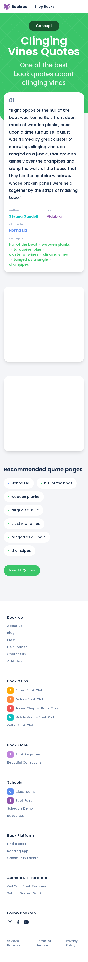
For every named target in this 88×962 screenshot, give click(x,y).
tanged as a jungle (31, 259)
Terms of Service (43, 943)
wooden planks (56, 244)
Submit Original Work (24, 893)
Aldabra (54, 216)
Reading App (17, 851)
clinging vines (55, 254)
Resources (16, 815)
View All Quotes (22, 570)
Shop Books (44, 6)
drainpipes (19, 264)
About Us (14, 626)
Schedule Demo (20, 808)
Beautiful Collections (24, 762)
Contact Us (16, 654)
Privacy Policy (72, 943)
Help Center (17, 647)
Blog (11, 632)
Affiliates (14, 661)
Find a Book (16, 844)
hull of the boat (23, 244)
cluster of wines (23, 254)
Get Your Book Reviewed (27, 886)
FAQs (11, 640)
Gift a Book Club (20, 725)
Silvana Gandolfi (24, 216)
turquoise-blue (27, 249)
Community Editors (22, 858)
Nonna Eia (18, 230)
